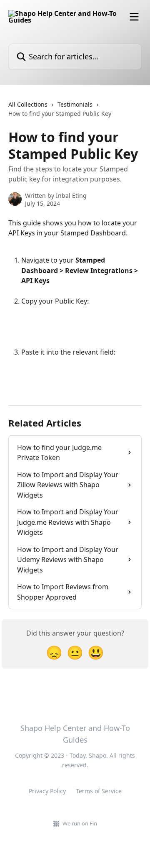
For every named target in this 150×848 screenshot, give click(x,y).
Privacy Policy (47, 791)
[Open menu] (134, 17)
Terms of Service (99, 791)
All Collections (28, 104)
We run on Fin (79, 823)
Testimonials (75, 104)
